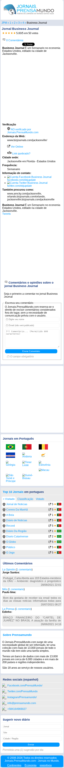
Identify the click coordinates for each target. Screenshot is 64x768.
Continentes (14, 765)
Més (4, 589)
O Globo (11, 541)
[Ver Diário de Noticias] (49, 520)
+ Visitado (9, 499)
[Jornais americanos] (10, 22)
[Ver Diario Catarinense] (49, 536)
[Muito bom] (12, 33)
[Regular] (6, 33)
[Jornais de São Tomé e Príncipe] (11, 478)
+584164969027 (17, 709)
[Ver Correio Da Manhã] (49, 510)
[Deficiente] (3, 33)
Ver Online (16, 146)
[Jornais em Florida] (19, 22)
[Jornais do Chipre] (44, 455)
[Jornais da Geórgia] (11, 463)
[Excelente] (14, 33)
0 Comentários (14, 40)
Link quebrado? (20, 153)
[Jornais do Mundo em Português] (28, 15)
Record (10, 525)
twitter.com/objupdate (19, 185)
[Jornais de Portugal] (28, 447)
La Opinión (8, 569)
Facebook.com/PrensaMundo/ (24, 685)
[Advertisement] (32, 89)
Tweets (6, 213)
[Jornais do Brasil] (11, 447)
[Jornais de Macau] (44, 470)
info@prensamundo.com (21, 703)
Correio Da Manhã (17, 509)
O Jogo (10, 552)
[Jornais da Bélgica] (44, 447)
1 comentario (24, 569)
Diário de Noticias (16, 520)
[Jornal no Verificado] (4, 505)
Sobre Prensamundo (17, 635)
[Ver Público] (49, 547)
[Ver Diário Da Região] (49, 531)
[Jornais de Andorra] (28, 455)
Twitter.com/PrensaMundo (22, 691)
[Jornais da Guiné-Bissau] (28, 477)
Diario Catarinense (17, 536)
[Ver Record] (49, 526)
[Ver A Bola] (49, 515)
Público (10, 547)
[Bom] (9, 33)
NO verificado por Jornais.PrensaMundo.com (22, 131)
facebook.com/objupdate (21, 180)
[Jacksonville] (23, 22)
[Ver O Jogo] (49, 553)
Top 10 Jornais (13, 492)
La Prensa (8, 609)
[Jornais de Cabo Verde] (11, 455)
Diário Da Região (16, 531)
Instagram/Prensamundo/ (22, 697)
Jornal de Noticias (16, 504)
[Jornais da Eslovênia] (44, 463)
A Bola (10, 515)
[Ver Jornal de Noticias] (49, 504)
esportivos (46, 765)
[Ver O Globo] (49, 542)
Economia (30, 765)
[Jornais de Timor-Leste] (28, 464)
